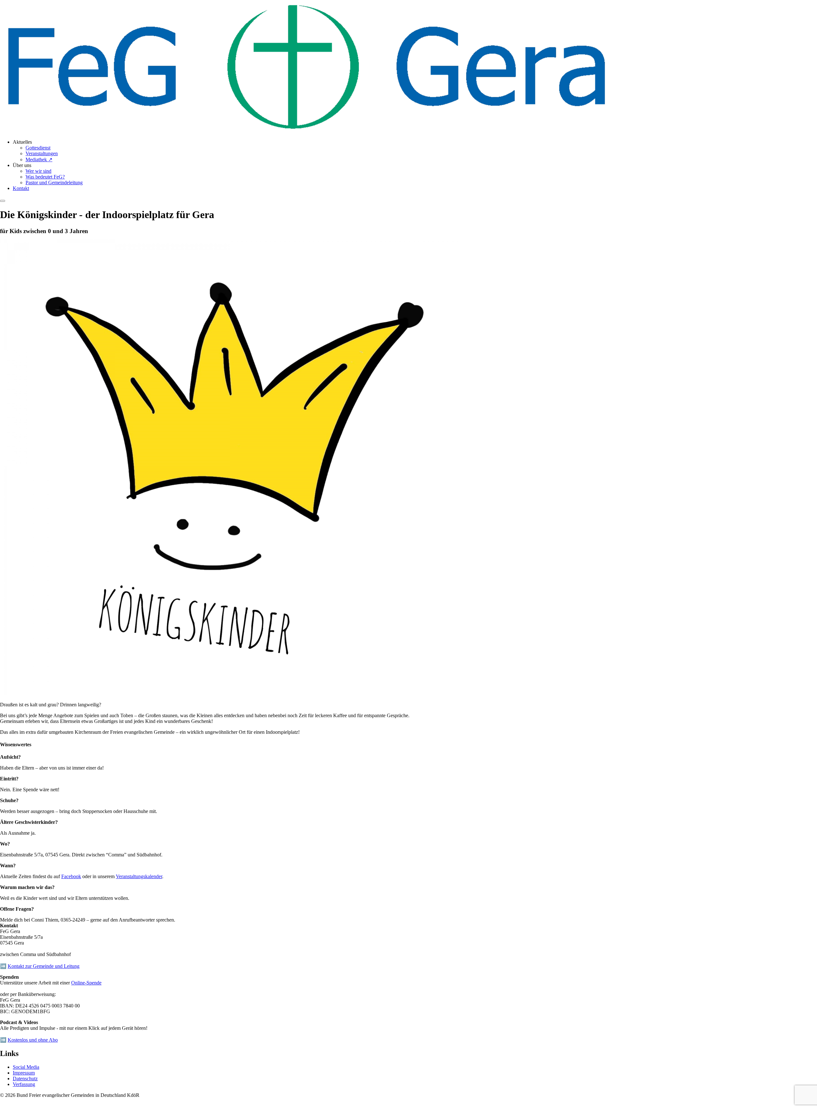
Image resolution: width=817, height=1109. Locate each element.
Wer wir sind (38, 171)
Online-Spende (86, 982)
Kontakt (21, 188)
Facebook (71, 876)
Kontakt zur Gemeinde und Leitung (43, 966)
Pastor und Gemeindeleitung (54, 182)
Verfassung (24, 1084)
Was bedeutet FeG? (45, 176)
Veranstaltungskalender (139, 876)
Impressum (24, 1072)
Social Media (26, 1067)
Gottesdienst (38, 147)
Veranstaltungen (42, 153)
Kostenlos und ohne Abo (33, 1040)
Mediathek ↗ (39, 159)
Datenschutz (25, 1078)
